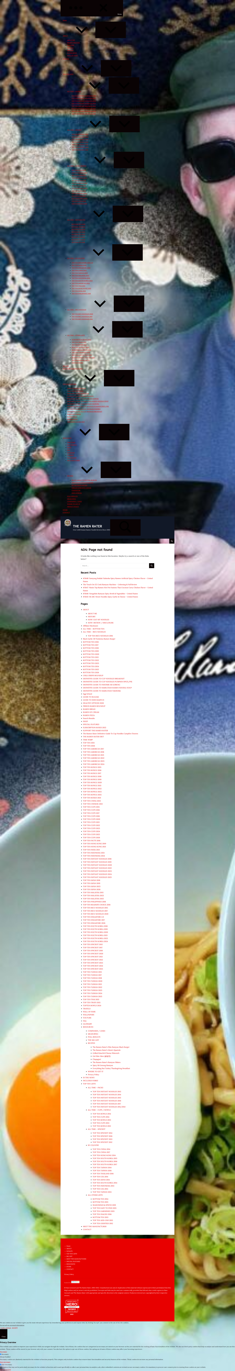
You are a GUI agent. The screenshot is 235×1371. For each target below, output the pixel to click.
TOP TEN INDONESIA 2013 (103, 1186)
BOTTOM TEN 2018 (91, 648)
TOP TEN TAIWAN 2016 (102, 1170)
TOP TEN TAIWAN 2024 (92, 993)
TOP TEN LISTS (68, 74)
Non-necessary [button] (5, 1362)
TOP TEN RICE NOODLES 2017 (82, 316)
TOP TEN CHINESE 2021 (93, 804)
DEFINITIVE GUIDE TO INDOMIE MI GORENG (83, 399)
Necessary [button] (3, 1352)
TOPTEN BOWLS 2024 (79, 178)
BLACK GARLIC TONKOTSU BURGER (84, 480)
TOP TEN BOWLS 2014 (102, 1114)
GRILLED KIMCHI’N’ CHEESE (81, 488)
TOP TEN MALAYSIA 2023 (93, 895)
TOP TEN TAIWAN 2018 (92, 978)
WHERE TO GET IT (73, 504)
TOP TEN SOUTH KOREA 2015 (105, 1158)
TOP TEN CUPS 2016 (91, 810)
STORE (65, 510)
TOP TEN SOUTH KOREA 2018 (95, 926)
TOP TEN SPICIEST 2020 (80, 147)
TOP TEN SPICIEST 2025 (80, 134)
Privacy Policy (93, 1074)
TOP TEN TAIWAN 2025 (80, 273)
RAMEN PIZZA (72, 417)
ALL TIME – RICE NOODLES (76, 310)
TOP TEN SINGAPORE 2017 (94, 920)
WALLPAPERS (71, 458)
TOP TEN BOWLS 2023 (79, 183)
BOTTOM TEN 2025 (78, 227)
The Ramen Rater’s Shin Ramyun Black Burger (111, 1047)
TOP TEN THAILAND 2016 (103, 1173)
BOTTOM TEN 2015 (100, 1202)
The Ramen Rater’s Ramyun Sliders (107, 1062)
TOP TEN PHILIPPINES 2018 (81, 293)
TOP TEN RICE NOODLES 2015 (95, 908)
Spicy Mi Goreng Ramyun (103, 1065)
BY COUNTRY (93, 1145)
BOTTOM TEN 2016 (91, 642)
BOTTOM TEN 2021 (78, 237)
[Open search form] (125, 527)
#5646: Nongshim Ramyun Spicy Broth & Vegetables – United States (110, 593)
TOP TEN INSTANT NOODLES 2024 (84, 101)
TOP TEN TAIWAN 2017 (92, 975)
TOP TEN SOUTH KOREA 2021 (95, 935)
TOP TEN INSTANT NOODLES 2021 (84, 109)
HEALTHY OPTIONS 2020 (80, 347)
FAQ (68, 450)
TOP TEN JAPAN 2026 (79, 265)
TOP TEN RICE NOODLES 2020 (82, 314)
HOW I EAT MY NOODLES (98, 620)
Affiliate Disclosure (90, 626)
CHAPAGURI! (76, 490)
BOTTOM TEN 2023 (78, 232)
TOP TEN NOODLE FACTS (80, 360)
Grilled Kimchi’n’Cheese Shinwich (106, 1053)
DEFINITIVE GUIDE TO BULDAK (78, 393)
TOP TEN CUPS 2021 (79, 196)
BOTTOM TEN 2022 (78, 234)
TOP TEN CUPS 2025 (79, 175)
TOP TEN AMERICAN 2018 (93, 752)
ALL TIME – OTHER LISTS (76, 335)
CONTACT (66, 512)
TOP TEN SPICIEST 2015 (93, 944)
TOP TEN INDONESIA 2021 (94, 853)
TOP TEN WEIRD (77, 363)
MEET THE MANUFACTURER (73, 369)
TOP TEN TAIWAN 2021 (92, 984)
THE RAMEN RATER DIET (76, 422)
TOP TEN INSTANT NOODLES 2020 (84, 111)
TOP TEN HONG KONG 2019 (94, 843)
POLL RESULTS (72, 496)
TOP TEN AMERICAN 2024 (81, 283)
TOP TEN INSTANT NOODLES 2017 (107, 1104)
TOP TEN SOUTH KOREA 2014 (105, 1183)
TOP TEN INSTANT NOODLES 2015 (107, 1098)
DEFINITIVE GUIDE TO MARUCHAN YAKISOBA (83, 404)
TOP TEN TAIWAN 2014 (102, 1167)
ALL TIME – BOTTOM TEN (76, 220)
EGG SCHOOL (72, 445)
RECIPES (70, 476)
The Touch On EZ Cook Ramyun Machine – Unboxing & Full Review (110, 584)
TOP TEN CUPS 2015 (91, 807)
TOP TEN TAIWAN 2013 (102, 1192)
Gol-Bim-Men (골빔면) (102, 1056)
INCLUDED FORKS (73, 460)
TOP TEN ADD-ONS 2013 (103, 1220)
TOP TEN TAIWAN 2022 (92, 987)
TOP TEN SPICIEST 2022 (80, 142)
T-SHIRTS (70, 455)
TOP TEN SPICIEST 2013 (102, 1139)
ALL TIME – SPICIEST (74, 130)
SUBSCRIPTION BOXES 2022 (81, 339)
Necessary (5, 1354)
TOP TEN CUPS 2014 (101, 1117)
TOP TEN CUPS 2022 (79, 191)
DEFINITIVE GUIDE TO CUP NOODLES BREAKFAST (84, 411)
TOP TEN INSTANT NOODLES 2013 (107, 1091)
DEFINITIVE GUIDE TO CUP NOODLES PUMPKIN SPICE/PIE (88, 406)
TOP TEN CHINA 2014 (101, 1149)
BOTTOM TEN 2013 (100, 1217)
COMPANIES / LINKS (74, 501)
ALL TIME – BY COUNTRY (76, 258)
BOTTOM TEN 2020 (78, 240)
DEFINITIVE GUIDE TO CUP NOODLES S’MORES (83, 409)
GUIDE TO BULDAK (91, 697)
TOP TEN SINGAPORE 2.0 (93, 917)
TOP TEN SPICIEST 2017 (93, 947)
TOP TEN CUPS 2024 (79, 180)
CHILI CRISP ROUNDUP (75, 391)
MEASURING (71, 499)
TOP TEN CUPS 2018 (91, 816)
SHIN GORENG (77, 493)
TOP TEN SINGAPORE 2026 (81, 268)
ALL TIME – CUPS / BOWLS (76, 166)
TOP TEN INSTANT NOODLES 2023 (84, 103)
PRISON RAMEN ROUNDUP (76, 388)
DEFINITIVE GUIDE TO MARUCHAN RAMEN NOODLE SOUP (87, 401)
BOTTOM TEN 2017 (90, 645)
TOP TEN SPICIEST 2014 (102, 1133)
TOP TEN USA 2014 (100, 1177)
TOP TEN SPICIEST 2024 (80, 137)
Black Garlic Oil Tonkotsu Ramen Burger (99, 639)
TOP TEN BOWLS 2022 (79, 188)
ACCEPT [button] (15, 1328)
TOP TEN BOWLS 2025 (79, 173)
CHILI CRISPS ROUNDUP (93, 675)
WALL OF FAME (72, 55)
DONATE (66, 59)
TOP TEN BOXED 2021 (79, 345)
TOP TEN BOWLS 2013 (102, 1120)
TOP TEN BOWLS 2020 (79, 198)
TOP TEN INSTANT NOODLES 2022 (84, 106)
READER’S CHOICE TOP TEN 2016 (83, 358)
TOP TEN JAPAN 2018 (91, 880)
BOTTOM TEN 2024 (78, 229)
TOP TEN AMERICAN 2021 (93, 755)
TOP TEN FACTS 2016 (91, 840)
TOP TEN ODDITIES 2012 (103, 1223)
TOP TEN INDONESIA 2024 (81, 278)
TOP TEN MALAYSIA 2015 (93, 892)
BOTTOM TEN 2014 (100, 1199)
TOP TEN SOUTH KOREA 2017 (105, 1164)
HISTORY (70, 50)
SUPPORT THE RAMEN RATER (95, 730)
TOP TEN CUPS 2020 (79, 201)
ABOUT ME (71, 40)
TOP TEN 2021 (89, 743)
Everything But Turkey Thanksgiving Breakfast (111, 1068)
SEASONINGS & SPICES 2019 (81, 350)
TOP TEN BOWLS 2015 (92, 767)
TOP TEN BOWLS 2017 (92, 773)
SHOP (69, 447)
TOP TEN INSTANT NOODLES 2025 (84, 98)
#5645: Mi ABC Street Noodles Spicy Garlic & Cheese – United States (110, 597)
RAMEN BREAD (72, 419)
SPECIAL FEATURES (69, 384)
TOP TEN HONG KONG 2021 (81, 288)
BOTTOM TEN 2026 (78, 224)
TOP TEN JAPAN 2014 (101, 1180)
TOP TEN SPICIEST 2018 (80, 150)
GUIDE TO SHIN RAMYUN (93, 700)
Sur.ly (75, 1311)
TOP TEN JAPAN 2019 (91, 883)
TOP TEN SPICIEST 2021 (80, 144)
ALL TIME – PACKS (95, 1087)
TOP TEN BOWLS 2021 (79, 193)
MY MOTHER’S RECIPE (79, 485)
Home (65, 20)
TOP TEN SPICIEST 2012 (102, 1142)
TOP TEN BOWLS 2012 (102, 1126)
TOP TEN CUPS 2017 (91, 813)
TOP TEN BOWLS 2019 (79, 204)
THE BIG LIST (93, 1040)
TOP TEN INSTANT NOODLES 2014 (107, 1094)
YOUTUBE (70, 45)
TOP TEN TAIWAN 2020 (92, 981)
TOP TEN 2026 (89, 746)
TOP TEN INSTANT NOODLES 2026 (84, 96)
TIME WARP (71, 442)
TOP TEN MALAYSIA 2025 (80, 275)
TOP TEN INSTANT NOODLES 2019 (84, 114)
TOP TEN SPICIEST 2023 (80, 139)
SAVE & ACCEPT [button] (5, 1370)
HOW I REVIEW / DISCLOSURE (101, 623)
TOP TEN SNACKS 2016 (102, 1214)
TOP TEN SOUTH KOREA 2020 (95, 932)
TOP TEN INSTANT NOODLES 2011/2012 (109, 1107)
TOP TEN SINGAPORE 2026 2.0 (82, 263)
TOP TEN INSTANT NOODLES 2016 (107, 1101)
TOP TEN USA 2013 (100, 1189)
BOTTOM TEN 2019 (78, 242)
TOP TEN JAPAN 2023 (91, 886)
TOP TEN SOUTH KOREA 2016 (105, 1161)
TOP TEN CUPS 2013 (101, 1123)
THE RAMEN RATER (87, 526)
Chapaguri (97, 1059)
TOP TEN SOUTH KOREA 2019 (95, 929)
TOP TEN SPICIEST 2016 (102, 1136)
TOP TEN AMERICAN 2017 (93, 749)
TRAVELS (70, 48)
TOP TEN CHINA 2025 (79, 270)
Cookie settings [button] (5, 1328)
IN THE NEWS (72, 53)
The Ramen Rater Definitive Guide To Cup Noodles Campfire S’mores (110, 733)
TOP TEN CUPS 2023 (79, 186)
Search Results (89, 718)
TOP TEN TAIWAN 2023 (92, 990)
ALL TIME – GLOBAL (74, 91)
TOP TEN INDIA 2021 (79, 291)
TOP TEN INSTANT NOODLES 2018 (97, 859)
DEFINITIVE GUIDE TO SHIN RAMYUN (80, 396)
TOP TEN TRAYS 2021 (79, 342)
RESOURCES (67, 438)
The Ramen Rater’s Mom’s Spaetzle (107, 1050)
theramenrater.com (72, 1307)
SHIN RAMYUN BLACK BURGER (82, 483)
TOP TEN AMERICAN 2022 (93, 758)
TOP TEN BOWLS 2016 (92, 770)
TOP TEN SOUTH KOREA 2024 (82, 281)
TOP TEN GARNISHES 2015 (81, 352)
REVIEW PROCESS (73, 43)
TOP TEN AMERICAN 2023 (93, 761)
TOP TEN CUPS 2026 (79, 170)
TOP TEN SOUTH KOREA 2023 (95, 938)
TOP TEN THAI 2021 (78, 286)
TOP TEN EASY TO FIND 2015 (82, 355)
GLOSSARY (71, 453)
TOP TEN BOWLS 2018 (92, 776)
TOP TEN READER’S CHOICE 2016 (96, 905)
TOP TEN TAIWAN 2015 (92, 972)
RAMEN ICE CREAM (74, 414)
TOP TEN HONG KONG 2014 (104, 1155)
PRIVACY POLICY (73, 506)
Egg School (87, 694)
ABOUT (65, 36)
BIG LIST (66, 366)
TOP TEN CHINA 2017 (101, 1152)
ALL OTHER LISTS (95, 1195)
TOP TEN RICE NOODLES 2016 (82, 319)
